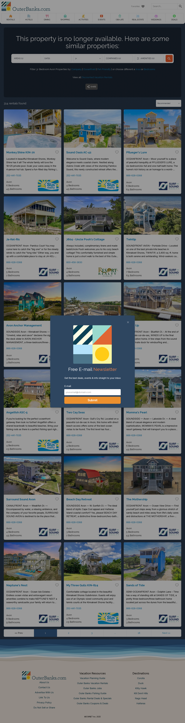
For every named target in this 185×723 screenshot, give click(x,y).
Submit (92, 400)
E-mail (67, 386)
